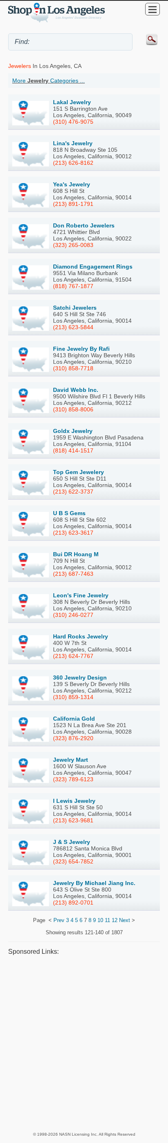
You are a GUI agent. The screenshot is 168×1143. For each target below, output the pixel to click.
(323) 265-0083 (73, 245)
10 (100, 920)
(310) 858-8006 (73, 409)
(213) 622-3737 (73, 491)
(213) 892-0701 (73, 902)
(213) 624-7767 (73, 656)
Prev (58, 920)
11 (107, 920)
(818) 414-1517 (73, 450)
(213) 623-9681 (73, 820)
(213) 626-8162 (73, 163)
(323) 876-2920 (73, 738)
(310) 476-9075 (73, 121)
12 (114, 920)
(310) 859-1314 (73, 697)
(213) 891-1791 (73, 204)
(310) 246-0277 (73, 615)
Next (124, 920)
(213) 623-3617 (73, 532)
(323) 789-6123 (73, 779)
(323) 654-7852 (73, 861)
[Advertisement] (84, 1043)
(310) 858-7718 (73, 368)
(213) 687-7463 (73, 573)
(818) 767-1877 (73, 286)
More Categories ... (48, 80)
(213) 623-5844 (73, 327)
